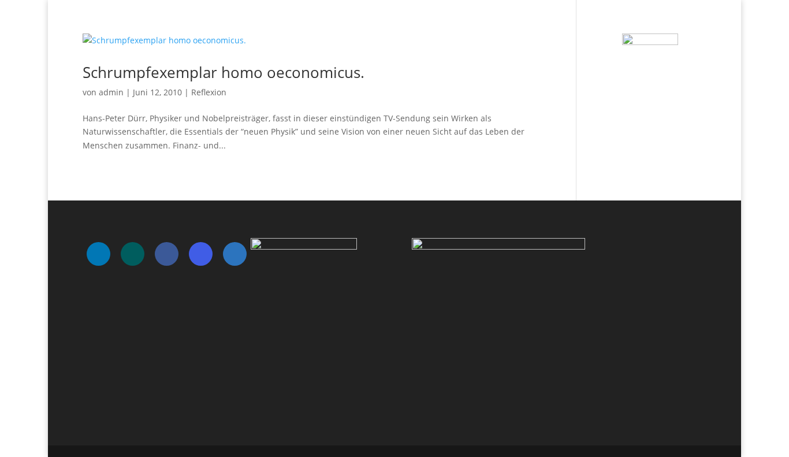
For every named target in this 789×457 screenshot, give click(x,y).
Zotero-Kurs (682, 23)
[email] (235, 254)
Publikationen (542, 23)
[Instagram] (201, 254)
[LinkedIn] (98, 254)
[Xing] (132, 254)
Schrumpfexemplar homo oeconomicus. (223, 72)
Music (487, 23)
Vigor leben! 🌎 (614, 23)
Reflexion (208, 92)
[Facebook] (166, 254)
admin (111, 92)
